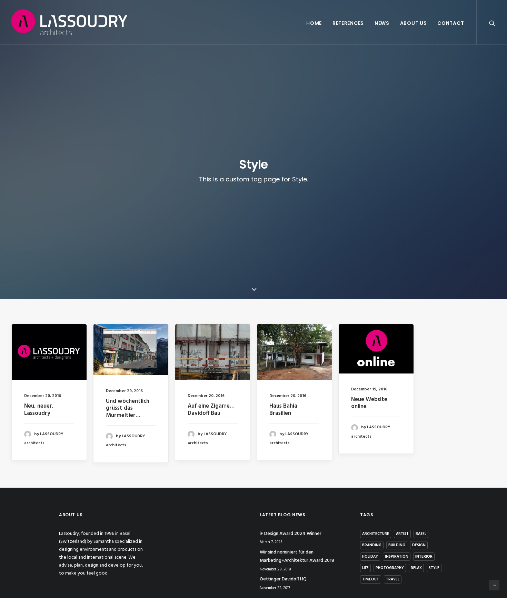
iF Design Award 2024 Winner (290, 534)
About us (413, 23)
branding (371, 545)
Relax (416, 568)
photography (390, 568)
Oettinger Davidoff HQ (283, 579)
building (396, 545)
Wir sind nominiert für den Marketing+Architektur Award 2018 (297, 556)
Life (365, 568)
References (348, 23)
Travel (392, 579)
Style (434, 568)
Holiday (370, 557)
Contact (450, 23)
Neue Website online (369, 403)
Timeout (370, 579)
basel (421, 534)
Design (419, 545)
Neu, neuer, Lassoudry (39, 409)
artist (402, 534)
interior (424, 557)
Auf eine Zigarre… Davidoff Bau (211, 409)
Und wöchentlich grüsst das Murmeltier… (127, 408)
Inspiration (396, 557)
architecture (375, 534)
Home (314, 23)
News (382, 23)
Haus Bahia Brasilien (283, 409)
